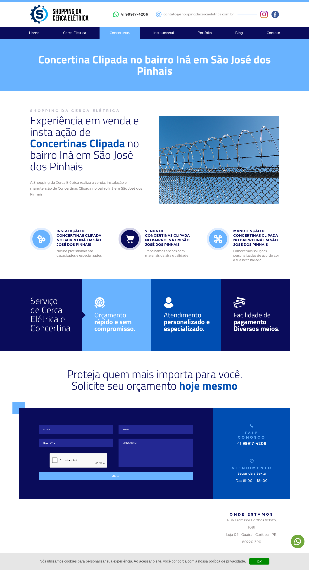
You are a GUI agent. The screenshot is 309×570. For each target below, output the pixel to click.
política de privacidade (227, 561)
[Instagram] (264, 14)
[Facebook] (275, 14)
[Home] (59, 14)
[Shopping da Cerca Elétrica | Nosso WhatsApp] (297, 541)
